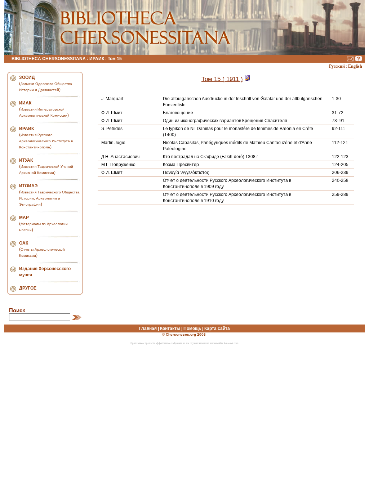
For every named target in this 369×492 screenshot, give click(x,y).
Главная (148, 328)
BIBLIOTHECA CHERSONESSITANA (49, 58)
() (45, 83)
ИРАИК (96, 58)
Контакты (170, 328)
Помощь (192, 328)
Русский (337, 66)
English (355, 66)
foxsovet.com (231, 343)
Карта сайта (217, 328)
